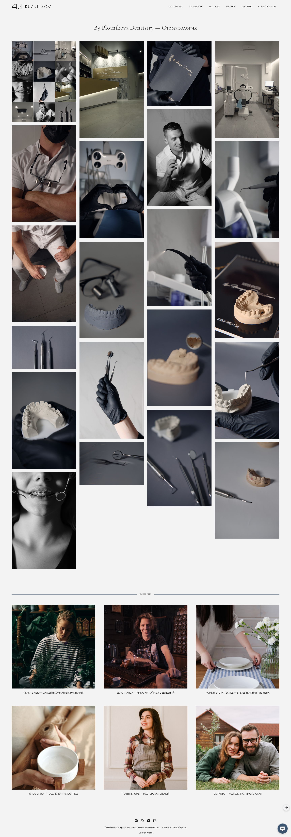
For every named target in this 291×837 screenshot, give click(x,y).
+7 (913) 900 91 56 (267, 6)
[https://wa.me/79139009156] (142, 821)
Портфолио (175, 6)
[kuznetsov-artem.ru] (31, 6)
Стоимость (196, 6)
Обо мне (246, 6)
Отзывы (230, 6)
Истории (214, 6)
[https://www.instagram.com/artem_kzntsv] (154, 821)
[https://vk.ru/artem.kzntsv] (136, 821)
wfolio (149, 832)
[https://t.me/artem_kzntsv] (148, 821)
